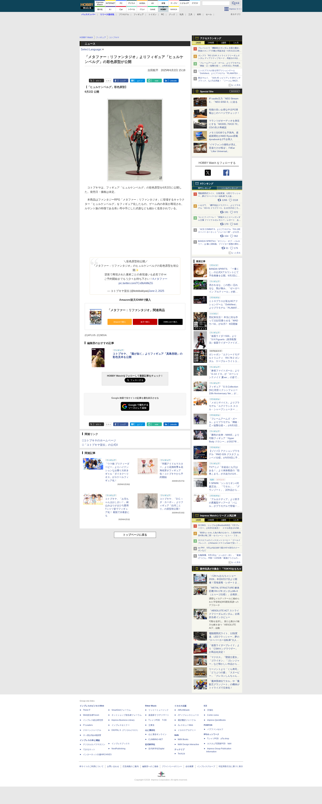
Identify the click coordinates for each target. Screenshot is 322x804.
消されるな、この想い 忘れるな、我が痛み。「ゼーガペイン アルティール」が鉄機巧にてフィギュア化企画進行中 (224, 292)
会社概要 (189, 766)
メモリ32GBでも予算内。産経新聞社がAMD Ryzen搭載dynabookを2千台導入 (223, 136)
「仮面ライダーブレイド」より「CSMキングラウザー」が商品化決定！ (224, 648)
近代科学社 (150, 744)
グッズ (172, 14)
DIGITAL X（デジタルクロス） (125, 730)
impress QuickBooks (216, 720)
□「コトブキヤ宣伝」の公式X (100, 444)
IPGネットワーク (211, 734)
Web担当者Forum (91, 715)
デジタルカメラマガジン (94, 744)
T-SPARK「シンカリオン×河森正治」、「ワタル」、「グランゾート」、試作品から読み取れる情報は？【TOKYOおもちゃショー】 (224, 490)
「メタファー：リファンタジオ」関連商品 (136, 310)
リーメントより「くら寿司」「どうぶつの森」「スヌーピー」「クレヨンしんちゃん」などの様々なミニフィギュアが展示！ (224, 676)
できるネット (89, 749)
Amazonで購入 (120, 322)
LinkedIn (173, 81)
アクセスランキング (210, 38)
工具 (190, 14)
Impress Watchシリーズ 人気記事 (218, 515)
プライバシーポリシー (172, 766)
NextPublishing (118, 748)
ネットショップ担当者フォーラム (127, 715)
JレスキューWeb (185, 725)
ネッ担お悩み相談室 (92, 735)
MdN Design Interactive (188, 744)
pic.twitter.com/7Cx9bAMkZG (136, 283)
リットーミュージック (158, 710)
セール (209, 14)
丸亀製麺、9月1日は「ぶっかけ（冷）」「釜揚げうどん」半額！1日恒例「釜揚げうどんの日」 (219, 558)
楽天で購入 (145, 322)
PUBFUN (208, 725)
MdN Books (183, 739)
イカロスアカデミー (187, 730)
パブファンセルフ (215, 729)
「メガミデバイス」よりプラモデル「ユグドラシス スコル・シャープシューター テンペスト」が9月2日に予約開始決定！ (224, 409)
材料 (199, 14)
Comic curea (213, 715)
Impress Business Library (123, 720)
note (156, 81)
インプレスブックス (121, 743)
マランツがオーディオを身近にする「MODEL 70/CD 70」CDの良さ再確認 (224, 124)
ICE (205, 706)
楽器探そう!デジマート (158, 715)
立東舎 (151, 725)
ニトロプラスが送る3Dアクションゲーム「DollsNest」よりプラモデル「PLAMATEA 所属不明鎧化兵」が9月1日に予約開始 (219, 73)
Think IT (86, 710)
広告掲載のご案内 (131, 766)
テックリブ (179, 749)
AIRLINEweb (184, 710)
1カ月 (236, 43)
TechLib (181, 753)
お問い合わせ (113, 766)
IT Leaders (88, 725)
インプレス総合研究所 (93, 720)
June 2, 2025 (156, 290)
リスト (108, 81)
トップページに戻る (135, 534)
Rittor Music (151, 706)
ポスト (98, 81)
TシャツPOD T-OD (157, 720)
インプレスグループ (206, 766)
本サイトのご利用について (91, 766)
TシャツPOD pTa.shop (218, 738)
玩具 (182, 14)
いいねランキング (230, 188)
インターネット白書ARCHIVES (97, 754)
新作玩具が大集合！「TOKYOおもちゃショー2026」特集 (220, 569)
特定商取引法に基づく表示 (231, 766)
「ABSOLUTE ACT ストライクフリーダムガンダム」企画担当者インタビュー (224, 614)
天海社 (210, 710)
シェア (123, 81)
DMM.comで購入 (170, 322)
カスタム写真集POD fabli (219, 743)
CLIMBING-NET (155, 739)
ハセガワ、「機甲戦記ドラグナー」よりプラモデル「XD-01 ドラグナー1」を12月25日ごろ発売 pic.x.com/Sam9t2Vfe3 (219, 208)
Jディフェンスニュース (188, 715)
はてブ (140, 81)
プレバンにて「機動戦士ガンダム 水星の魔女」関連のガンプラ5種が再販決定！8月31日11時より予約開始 (219, 51)
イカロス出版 (180, 706)
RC (162, 14)
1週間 (223, 43)
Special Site (206, 91)
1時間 (198, 43)
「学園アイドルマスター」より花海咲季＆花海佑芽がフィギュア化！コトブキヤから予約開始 (171, 470)
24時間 (211, 43)
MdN (176, 735)
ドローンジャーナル (92, 730)
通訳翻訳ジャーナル (187, 720)
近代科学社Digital (156, 748)
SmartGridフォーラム (121, 710)
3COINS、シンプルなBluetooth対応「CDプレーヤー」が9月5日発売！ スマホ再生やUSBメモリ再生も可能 (219, 528)
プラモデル (124, 14)
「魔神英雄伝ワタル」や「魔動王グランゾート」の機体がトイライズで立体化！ (224, 684)
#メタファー (159, 278)
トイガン (152, 14)
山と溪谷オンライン (157, 734)
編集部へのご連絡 (150, 766)
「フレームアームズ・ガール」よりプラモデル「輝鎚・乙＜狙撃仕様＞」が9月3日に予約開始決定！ (219, 66)
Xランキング (206, 183)
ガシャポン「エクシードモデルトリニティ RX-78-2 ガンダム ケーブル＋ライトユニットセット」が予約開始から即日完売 (224, 361)
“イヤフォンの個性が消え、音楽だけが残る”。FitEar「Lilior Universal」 (223, 148)
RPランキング (204, 188)
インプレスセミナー (121, 725)
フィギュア (139, 14)
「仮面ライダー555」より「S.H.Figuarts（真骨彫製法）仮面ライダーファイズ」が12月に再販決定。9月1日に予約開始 (224, 343)
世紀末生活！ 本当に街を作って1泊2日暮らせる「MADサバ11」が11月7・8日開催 (223, 320)
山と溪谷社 (150, 730)
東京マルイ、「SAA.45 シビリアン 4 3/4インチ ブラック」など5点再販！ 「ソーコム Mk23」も (219, 81)
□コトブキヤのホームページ (99, 440)
